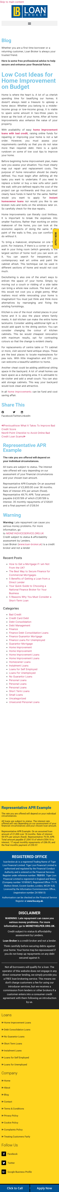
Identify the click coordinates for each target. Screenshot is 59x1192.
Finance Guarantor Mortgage (25, 636)
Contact (7, 1101)
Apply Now (44, 1188)
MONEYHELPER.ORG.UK (40, 925)
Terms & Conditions (13, 1108)
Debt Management (19, 625)
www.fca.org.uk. (35, 901)
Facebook (13, 1154)
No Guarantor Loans (20, 676)
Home (6, 1080)
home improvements (19, 391)
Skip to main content (12, 1)
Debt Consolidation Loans (16, 1029)
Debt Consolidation (20, 621)
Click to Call (15, 1188)
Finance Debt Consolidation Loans (28, 632)
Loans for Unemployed (15, 1064)
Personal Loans (17, 680)
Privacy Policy (10, 1115)
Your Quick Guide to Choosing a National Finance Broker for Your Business (28, 589)
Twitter (11, 1163)
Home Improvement (20, 647)
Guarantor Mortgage (21, 643)
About (6, 1087)
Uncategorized (17, 698)
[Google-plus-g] (4, 1172)
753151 (41, 875)
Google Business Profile (20, 1172)
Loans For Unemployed (22, 672)
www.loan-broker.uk (30, 544)
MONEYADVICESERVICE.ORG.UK (25, 533)
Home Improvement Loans (24, 654)
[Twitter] (4, 1163)
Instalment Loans (18, 665)
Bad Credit (15, 614)
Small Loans (16, 694)
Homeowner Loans (20, 661)
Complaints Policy (13, 1129)
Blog (6, 1094)
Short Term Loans (19, 691)
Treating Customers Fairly (16, 1136)
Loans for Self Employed (23, 669)
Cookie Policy (10, 1122)
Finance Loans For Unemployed (27, 640)
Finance (13, 629)
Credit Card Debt (19, 618)
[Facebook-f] (4, 1154)
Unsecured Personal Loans (24, 702)
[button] (29, 23)
